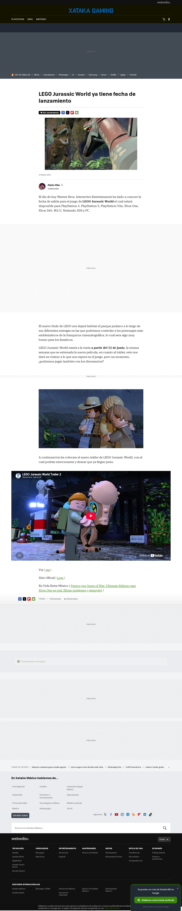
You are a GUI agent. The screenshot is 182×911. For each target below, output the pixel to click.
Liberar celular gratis (155, 767)
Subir (162, 839)
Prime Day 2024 (19, 803)
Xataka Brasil (18, 892)
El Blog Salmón (158, 852)
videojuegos (72, 598)
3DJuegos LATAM (43, 888)
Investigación (18, 786)
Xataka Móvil (18, 856)
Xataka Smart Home (18, 865)
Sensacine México (67, 888)
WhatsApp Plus (115, 767)
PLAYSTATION (17, 19)
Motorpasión (111, 852)
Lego (60, 578)
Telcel (69, 808)
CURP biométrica (133, 767)
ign (48, 570)
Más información (112, 908)
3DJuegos (40, 852)
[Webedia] (164, 2)
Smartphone (49, 74)
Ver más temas (20, 815)
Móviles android (74, 803)
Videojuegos (91, 10)
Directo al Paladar (90, 852)
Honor (103, 74)
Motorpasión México (111, 889)
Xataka (15, 852)
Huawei (81, 74)
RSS (133, 814)
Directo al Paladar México (90, 889)
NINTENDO (41, 19)
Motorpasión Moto (114, 856)
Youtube (116, 814)
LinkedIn (144, 814)
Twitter (164, 19)
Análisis (43, 786)
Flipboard (72, 112)
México (15, 808)
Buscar (164, 827)
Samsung (93, 74)
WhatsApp (63, 74)
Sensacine (63, 852)
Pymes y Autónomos (157, 857)
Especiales (17, 794)
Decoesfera (134, 856)
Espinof (62, 856)
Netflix (113, 74)
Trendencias (134, 852)
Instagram (122, 814)
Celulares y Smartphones (46, 796)
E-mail (76, 112)
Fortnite (133, 74)
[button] (55, 185)
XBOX (30, 19)
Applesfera (17, 860)
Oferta (36, 74)
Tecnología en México (50, 803)
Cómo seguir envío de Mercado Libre (87, 767)
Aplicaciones (73, 794)
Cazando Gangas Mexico (75, 788)
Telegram (128, 814)
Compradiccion (135, 860)
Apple (122, 74)
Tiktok (150, 814)
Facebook (169, 19)
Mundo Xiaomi (18, 870)
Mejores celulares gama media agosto (49, 767)
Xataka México (18, 888)
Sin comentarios (51, 112)
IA (73, 74)
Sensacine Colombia (63, 893)
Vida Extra (40, 856)
